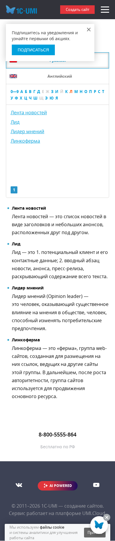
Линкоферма (25, 141)
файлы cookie (52, 527)
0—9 (15, 91)
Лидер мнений (27, 131)
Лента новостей (29, 112)
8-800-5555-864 (57, 434)
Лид (15, 122)
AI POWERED (61, 485)
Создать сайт (77, 9)
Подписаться (33, 50)
